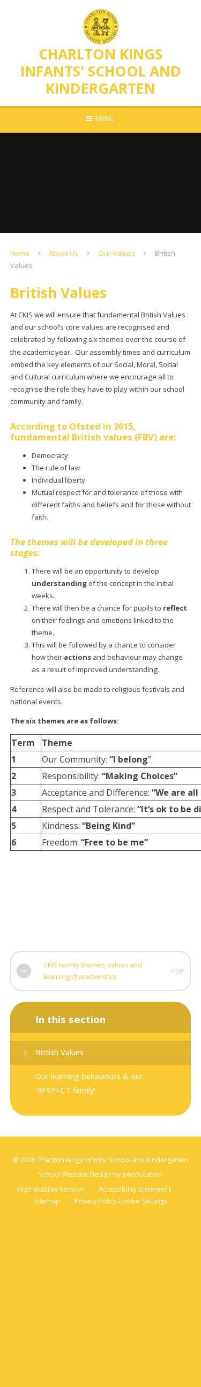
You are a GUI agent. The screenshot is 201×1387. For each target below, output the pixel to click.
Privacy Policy (95, 1201)
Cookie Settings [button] (142, 1201)
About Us (63, 253)
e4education (142, 1174)
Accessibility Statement (135, 1189)
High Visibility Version (50, 1189)
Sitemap (47, 1201)
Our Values (116, 253)
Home (19, 253)
